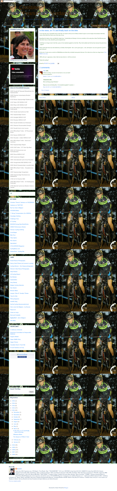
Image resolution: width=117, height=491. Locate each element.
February (16, 439)
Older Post (104, 97)
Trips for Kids (13, 296)
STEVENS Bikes (14, 210)
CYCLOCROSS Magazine (17, 246)
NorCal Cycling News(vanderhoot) (19, 304)
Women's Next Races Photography (19, 268)
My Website (13, 277)
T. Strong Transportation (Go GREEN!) (20, 213)
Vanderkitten (13, 279)
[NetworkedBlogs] (22, 354)
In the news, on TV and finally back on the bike (21, 431)
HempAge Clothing (15, 216)
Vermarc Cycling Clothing (17, 229)
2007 (13, 452)
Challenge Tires (14, 218)
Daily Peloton (13, 271)
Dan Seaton (13, 288)
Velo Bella (13, 320)
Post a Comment (45, 90)
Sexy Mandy (13, 282)
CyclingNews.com (15, 248)
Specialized (13, 243)
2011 (13, 410)
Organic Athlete (14, 336)
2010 (13, 445)
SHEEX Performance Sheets (18, 227)
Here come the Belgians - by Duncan (20, 307)
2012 (13, 408)
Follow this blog (22, 356)
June (15, 424)
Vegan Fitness (14, 342)
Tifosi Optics (13, 237)
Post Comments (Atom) (76, 102)
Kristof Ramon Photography (17, 260)
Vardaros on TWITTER (16, 205)
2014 (13, 403)
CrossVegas (13, 232)
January (16, 442)
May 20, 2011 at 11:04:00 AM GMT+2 (52, 87)
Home (73, 97)
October (16, 417)
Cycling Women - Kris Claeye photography (21, 266)
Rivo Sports (13, 240)
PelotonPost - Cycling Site (17, 251)
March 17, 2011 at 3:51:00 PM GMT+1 (52, 76)
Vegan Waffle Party (15, 339)
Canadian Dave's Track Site (17, 344)
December (17, 412)
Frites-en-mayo (14, 312)
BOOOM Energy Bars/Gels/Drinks (19, 224)
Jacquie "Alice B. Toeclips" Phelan (19, 293)
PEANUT (19, 469)
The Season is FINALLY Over (21, 437)
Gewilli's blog (13, 301)
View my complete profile (15, 481)
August (16, 421)
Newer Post (42, 97)
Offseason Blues (17, 434)
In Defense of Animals (16, 329)
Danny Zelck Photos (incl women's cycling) (21, 263)
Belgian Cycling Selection (17, 285)
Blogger (66, 487)
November (17, 414)
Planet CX (13, 309)
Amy (44, 70)
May (15, 426)
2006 (13, 454)
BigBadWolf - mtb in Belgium (18, 318)
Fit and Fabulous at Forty (17, 347)
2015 (13, 401)
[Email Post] (58, 63)
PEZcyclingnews (14, 298)
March (15, 428)
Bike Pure (13, 235)
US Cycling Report (15, 274)
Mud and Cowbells (15, 315)
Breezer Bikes (14, 290)
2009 (13, 447)
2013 (13, 405)
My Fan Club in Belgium (16, 207)
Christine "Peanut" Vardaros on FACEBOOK (22, 202)
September (17, 419)
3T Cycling (13, 221)
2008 (13, 449)
